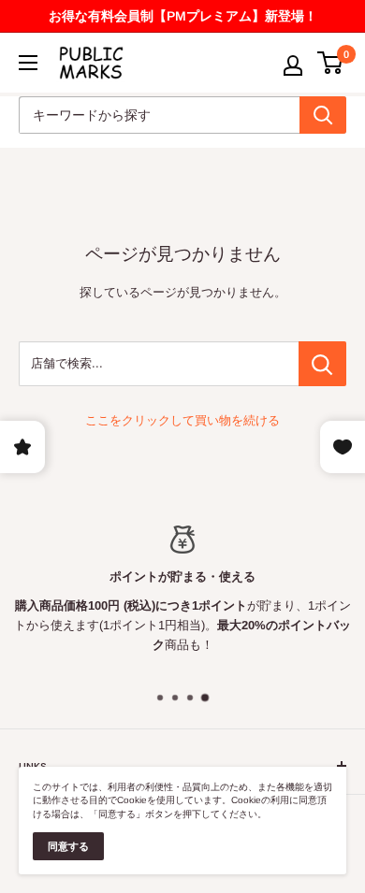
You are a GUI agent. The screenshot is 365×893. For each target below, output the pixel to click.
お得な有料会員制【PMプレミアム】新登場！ (183, 15)
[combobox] (159, 115)
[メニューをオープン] (28, 62)
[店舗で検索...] (322, 363)
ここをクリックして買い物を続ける (182, 420)
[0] (331, 62)
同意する (68, 846)
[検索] (322, 115)
